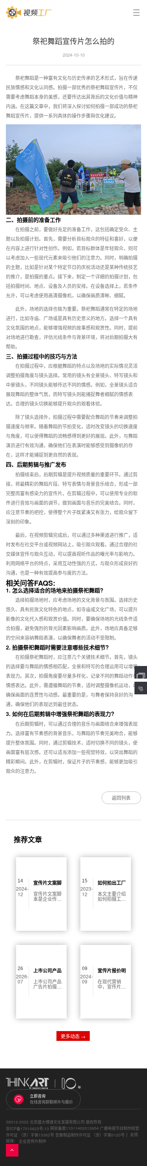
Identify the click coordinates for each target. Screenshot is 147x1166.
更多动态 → (73, 1036)
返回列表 (121, 797)
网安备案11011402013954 (74, 1128)
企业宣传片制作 (32, 1141)
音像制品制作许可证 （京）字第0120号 (90, 1135)
